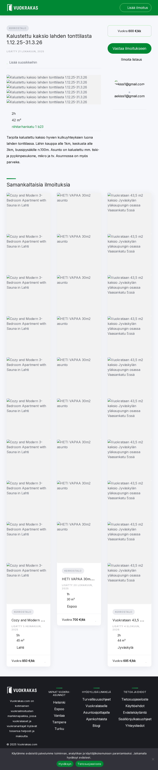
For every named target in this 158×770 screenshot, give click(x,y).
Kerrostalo (17, 28)
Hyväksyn (65, 763)
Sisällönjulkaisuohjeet (134, 719)
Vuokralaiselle (96, 706)
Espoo (59, 709)
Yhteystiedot (134, 726)
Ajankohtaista (96, 719)
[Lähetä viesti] (118, 115)
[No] (153, 759)
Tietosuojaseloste (134, 699)
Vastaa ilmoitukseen (129, 48)
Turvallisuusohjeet (96, 699)
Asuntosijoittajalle (96, 712)
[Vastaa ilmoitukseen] (40, 660)
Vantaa (59, 715)
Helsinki (59, 702)
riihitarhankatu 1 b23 (27, 127)
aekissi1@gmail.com (129, 96)
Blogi (96, 726)
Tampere (59, 722)
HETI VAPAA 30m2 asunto (83, 579)
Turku (59, 729)
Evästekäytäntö (135, 712)
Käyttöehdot (134, 706)
